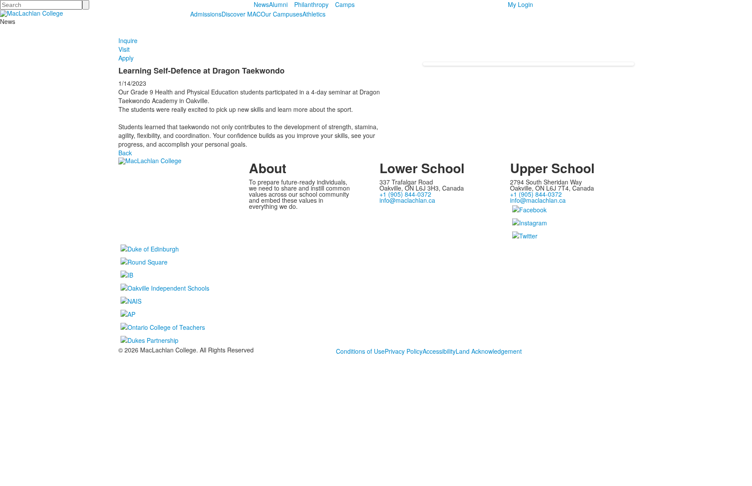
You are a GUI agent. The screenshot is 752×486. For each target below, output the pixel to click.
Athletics (314, 14)
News (261, 4)
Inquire (128, 40)
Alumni (278, 4)
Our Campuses (281, 14)
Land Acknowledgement (489, 351)
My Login (520, 4)
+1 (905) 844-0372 (405, 194)
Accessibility (439, 351)
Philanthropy (311, 4)
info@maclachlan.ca (407, 200)
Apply (126, 58)
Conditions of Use (360, 351)
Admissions (206, 14)
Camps (345, 4)
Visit (124, 49)
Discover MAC (241, 14)
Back (125, 152)
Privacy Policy (404, 351)
